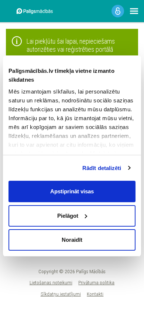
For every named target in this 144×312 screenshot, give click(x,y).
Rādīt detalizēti (101, 168)
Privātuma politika (96, 282)
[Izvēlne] (134, 11)
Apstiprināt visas (72, 191)
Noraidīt (72, 240)
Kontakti (95, 294)
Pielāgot (67, 216)
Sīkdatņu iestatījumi (61, 294)
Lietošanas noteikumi (51, 282)
